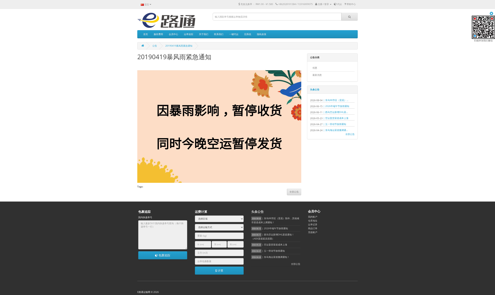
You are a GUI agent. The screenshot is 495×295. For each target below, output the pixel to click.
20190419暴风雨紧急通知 (178, 45)
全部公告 (350, 134)
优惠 (314, 67)
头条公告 (314, 89)
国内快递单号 (145, 217)
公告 (154, 45)
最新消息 (317, 75)
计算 (220, 270)
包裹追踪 (164, 255)
